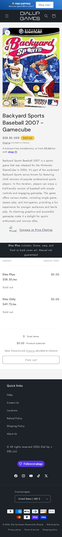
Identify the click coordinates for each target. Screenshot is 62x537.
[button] (7, 16)
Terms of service (31, 529)
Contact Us (13, 402)
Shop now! (44, 5)
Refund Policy (14, 418)
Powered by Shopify (34, 524)
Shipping (6, 142)
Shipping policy (50, 529)
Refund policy (53, 524)
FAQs (10, 395)
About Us (12, 433)
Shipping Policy (16, 426)
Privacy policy (14, 529)
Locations (12, 410)
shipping (30, 350)
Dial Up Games (18, 524)
